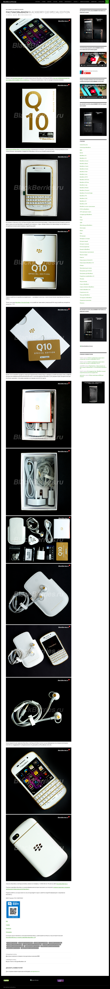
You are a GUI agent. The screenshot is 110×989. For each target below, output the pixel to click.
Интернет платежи (84, 244)
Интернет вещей (84, 241)
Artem (15, 14)
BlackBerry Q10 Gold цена (55, 942)
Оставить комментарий (25, 14)
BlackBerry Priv (83, 195)
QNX (81, 222)
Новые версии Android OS (86, 260)
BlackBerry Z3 (83, 201)
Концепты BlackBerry (85, 249)
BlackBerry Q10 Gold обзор (40, 942)
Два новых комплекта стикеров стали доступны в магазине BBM (23, 955)
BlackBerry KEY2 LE (84, 179)
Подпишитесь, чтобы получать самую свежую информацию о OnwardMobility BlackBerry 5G (93, 367)
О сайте (43, 1)
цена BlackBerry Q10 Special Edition (29, 948)
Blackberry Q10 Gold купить (25, 942)
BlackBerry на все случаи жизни (87, 206)
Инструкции (83, 236)
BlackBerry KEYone (84, 182)
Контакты (37, 1)
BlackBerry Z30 (83, 203)
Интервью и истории (85, 238)
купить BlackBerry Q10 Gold (32, 946)
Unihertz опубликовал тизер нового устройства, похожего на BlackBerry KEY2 (92, 358)
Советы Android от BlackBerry (87, 286)
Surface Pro (94, 1)
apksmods (82, 375)
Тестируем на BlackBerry (86, 297)
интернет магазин (18, 78)
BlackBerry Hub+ (84, 171)
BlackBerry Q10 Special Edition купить (32, 944)
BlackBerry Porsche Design (22, 302)
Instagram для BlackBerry (86, 214)
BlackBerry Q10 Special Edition (14, 944)
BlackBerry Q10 (10, 9)
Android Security (84, 144)
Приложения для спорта (86, 268)
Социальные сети (84, 292)
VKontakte (9, 932)
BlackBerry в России (9, 2)
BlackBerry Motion (84, 187)
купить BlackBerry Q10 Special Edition (50, 946)
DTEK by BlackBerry (84, 209)
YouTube (55, 1)
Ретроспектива (83, 281)
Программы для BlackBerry (86, 273)
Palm (81, 217)
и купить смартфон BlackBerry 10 (26, 937)
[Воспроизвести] (82, 65)
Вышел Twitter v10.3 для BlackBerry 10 (16, 960)
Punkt (81, 219)
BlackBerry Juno (83, 174)
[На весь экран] (104, 65)
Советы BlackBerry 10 (85, 289)
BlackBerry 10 (83, 155)
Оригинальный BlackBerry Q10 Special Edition (18, 149)
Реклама (82, 278)
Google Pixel (101, 1)
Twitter (8, 925)
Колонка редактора (84, 246)
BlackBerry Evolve (84, 169)
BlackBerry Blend (84, 163)
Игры (81, 233)
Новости (16, 9)
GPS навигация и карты (85, 211)
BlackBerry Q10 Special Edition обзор (51, 944)
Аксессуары (83, 227)
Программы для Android (86, 270)
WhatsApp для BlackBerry (86, 225)
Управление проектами (85, 300)
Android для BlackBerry (85, 147)
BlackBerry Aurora (84, 160)
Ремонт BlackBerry (84, 1)
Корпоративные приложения (87, 252)
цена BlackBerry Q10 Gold (13, 948)
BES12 (81, 152)
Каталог (61, 1)
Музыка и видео (83, 254)
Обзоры (75, 1)
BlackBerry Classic (84, 166)
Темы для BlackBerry (85, 295)
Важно (81, 230)
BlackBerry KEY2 (84, 177)
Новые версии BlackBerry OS (87, 262)
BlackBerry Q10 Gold (12, 942)
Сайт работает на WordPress (9, 987)
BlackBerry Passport (84, 190)
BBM (81, 150)
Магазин (49, 1)
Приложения (68, 1)
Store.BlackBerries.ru (61, 883)
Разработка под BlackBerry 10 (87, 276)
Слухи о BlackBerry (84, 284)
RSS (7, 921)
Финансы (82, 303)
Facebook (8, 928)
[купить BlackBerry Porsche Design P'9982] (93, 392)
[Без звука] (102, 65)
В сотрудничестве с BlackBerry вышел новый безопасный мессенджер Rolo (93, 372)
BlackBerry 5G (83, 158)
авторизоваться (35, 971)
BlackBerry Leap (83, 185)
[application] (93, 59)
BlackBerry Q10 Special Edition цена (15, 946)
